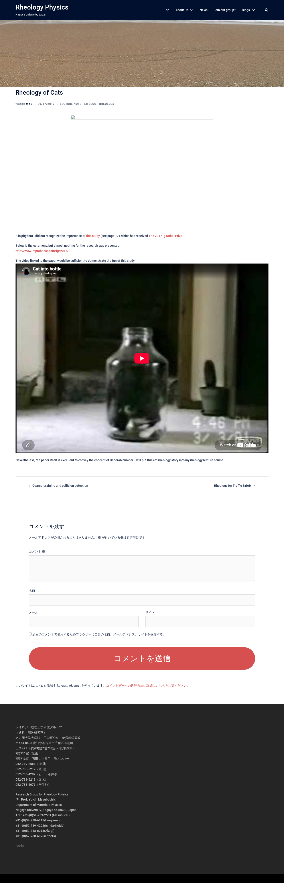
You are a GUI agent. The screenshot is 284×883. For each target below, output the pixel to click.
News (203, 10)
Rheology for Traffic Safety (233, 485)
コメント (37, 551)
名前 (32, 590)
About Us (182, 10)
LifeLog (90, 103)
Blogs (246, 10)
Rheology (106, 103)
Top (166, 10)
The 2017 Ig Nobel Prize (165, 236)
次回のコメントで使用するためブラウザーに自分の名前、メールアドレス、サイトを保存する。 (99, 634)
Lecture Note (70, 103)
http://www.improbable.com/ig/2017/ (42, 251)
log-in (20, 845)
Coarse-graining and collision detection (60, 485)
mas (29, 103)
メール (33, 612)
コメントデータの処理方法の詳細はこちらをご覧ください (146, 685)
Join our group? (225, 10)
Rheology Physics (42, 7)
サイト (150, 612)
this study (93, 236)
